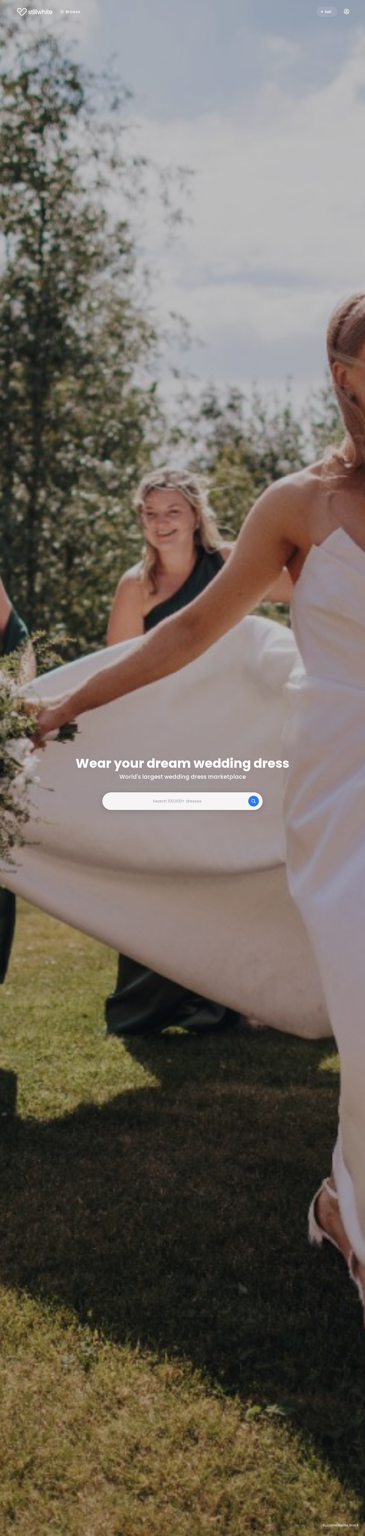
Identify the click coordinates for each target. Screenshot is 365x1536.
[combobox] (182, 801)
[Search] (253, 801)
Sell (328, 11)
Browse (73, 11)
